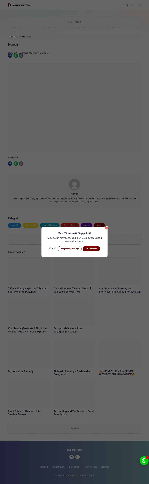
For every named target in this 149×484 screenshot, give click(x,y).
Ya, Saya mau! (91, 249)
